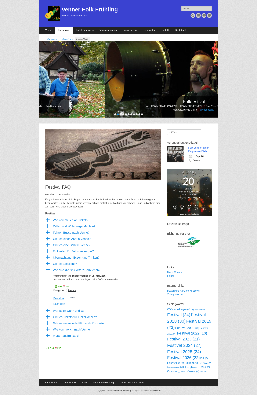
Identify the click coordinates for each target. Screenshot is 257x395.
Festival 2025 (184, 351)
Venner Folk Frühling (90, 9)
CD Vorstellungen (178, 309)
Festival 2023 (183, 339)
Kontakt (165, 30)
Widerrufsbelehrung (103, 382)
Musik (196, 367)
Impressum (51, 382)
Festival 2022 (192, 333)
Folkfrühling (175, 363)
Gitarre (207, 363)
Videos (203, 371)
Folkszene (193, 362)
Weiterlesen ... (144, 109)
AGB (84, 382)
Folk (204, 358)
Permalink (58, 298)
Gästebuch (180, 30)
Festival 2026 (183, 357)
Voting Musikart (175, 294)
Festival (72, 290)
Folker (170, 276)
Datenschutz (69, 382)
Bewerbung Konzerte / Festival (183, 290)
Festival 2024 (184, 345)
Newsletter (149, 30)
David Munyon (174, 272)
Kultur (187, 367)
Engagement (198, 309)
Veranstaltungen (108, 30)
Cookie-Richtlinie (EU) (132, 382)
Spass (184, 371)
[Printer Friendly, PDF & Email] (61, 286)
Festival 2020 (187, 327)
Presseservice (130, 30)
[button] (103, 220)
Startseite (52, 39)
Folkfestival (64, 30)
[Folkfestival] (131, 79)
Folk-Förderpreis (85, 30)
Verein (48, 30)
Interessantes (174, 367)
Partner (175, 371)
